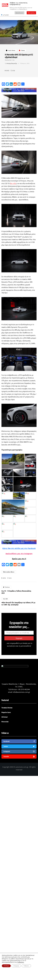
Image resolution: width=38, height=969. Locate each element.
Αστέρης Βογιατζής (12, 63)
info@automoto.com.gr (21, 692)
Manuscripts (4, 721)
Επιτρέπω (31, 13)
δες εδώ (13, 183)
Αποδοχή (6, 966)
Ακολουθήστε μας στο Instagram (19, 553)
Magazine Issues (6, 712)
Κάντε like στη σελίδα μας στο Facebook (19, 548)
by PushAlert (6, 15)
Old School (4, 717)
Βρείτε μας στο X (19, 559)
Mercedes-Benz (8, 572)
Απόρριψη (16, 966)
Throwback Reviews (6, 708)
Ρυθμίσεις (20, 962)
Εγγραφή (19, 638)
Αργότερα (19, 13)
